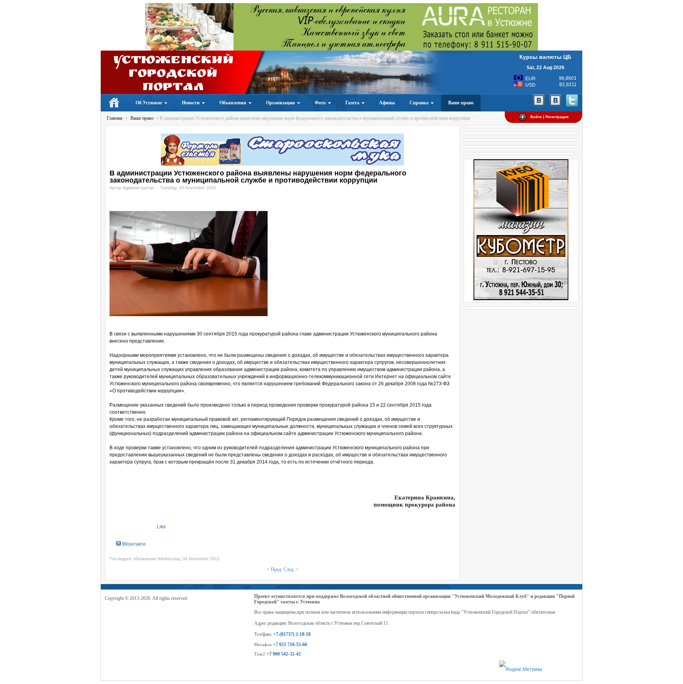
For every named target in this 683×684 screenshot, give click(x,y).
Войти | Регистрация (549, 117)
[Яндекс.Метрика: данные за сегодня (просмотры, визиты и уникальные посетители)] (520, 669)
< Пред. (274, 569)
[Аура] (341, 49)
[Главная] (114, 102)
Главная (115, 118)
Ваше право (142, 118)
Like (161, 526)
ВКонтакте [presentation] (133, 544)
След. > (290, 569)
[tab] (131, 544)
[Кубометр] (521, 298)
